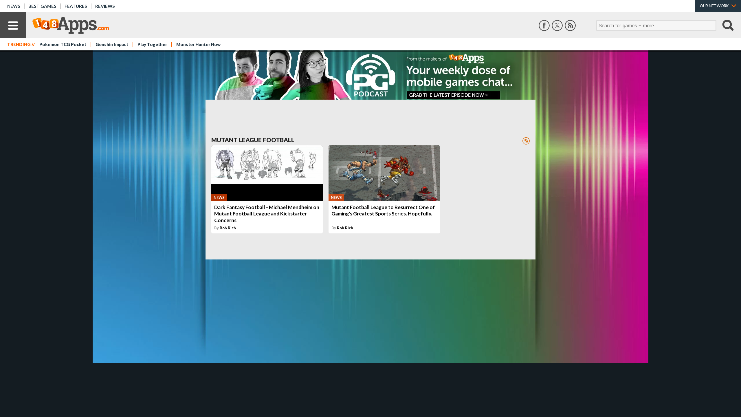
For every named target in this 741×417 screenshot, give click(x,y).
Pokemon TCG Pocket (62, 44)
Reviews (105, 6)
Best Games (42, 6)
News (13, 6)
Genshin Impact (112, 44)
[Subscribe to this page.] (526, 140)
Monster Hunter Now (198, 44)
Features (76, 6)
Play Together (152, 44)
